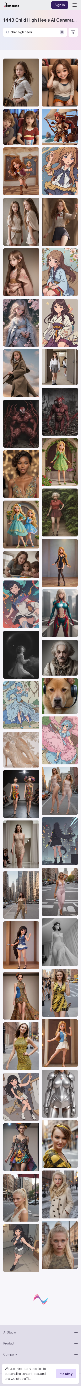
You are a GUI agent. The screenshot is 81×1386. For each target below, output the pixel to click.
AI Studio (9, 1332)
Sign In (60, 5)
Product (8, 1343)
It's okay (66, 1374)
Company (10, 1354)
